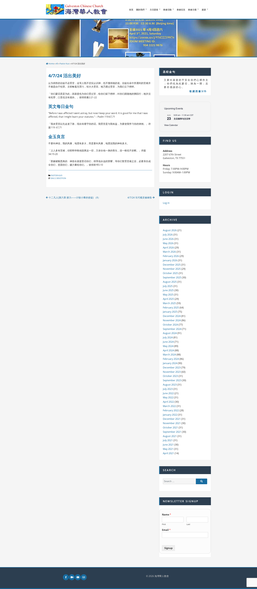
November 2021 (172, 423)
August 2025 (170, 281)
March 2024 (169, 354)
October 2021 (170, 427)
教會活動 (167, 9)
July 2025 (168, 286)
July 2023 (168, 389)
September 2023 (172, 380)
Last (188, 524)
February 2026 (171, 256)
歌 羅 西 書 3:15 (197, 91)
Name (166, 514)
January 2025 (170, 311)
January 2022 (170, 414)
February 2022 (171, 410)
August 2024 (170, 333)
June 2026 (168, 239)
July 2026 (168, 234)
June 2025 (168, 290)
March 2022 (169, 406)
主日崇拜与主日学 (182, 118)
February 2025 (171, 307)
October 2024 (170, 324)
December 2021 (172, 419)
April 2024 (168, 350)
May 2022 (168, 397)
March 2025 (169, 303)
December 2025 (172, 264)
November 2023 (172, 371)
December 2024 (172, 316)
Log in (166, 203)
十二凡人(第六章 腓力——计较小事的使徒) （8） (74, 197)
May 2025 (168, 294)
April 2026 (168, 247)
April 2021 (168, 453)
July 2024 (168, 337)
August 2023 (170, 384)
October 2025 (170, 273)
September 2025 (172, 277)
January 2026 (170, 260)
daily (52, 178)
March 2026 (169, 251)
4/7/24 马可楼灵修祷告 (139, 197)
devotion (61, 178)
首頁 (131, 9)
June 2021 (168, 444)
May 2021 (168, 449)
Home (51, 63)
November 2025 (172, 268)
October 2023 (170, 376)
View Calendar (171, 125)
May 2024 (168, 346)
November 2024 (172, 320)
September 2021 (172, 431)
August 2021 (170, 436)
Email (166, 530)
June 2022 (168, 393)
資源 (204, 9)
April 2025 (168, 299)
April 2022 (168, 401)
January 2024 (170, 363)
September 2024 (172, 329)
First (164, 524)
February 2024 (171, 359)
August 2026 (170, 230)
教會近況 (181, 9)
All (57, 63)
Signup (168, 548)
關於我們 (140, 9)
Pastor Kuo (64, 63)
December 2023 (172, 367)
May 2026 (168, 243)
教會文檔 (192, 9)
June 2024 (168, 341)
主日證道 (154, 9)
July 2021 (168, 440)
